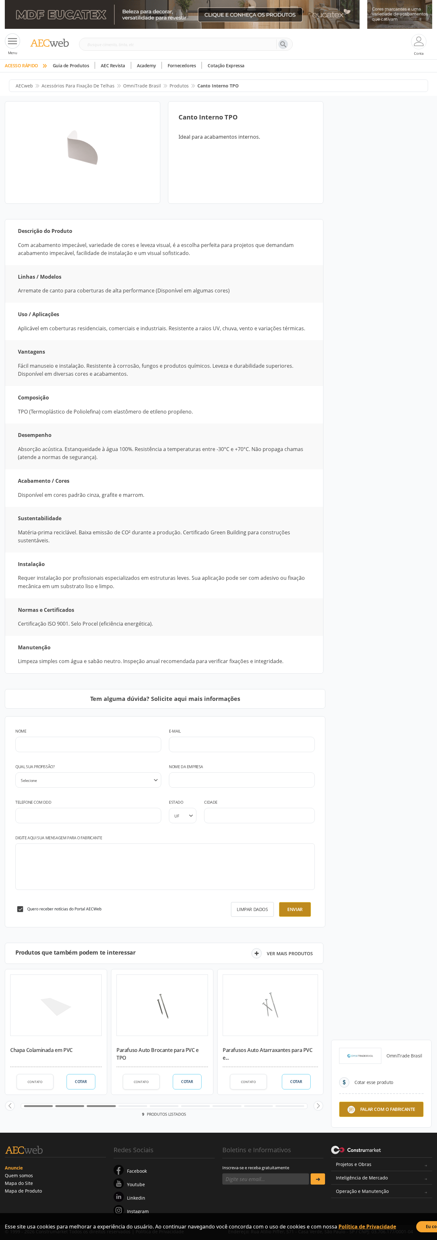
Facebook (137, 1171)
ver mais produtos (290, 953)
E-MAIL (175, 731)
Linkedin (136, 1198)
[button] (10, 1106)
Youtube (136, 1184)
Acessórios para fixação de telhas (78, 86)
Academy (146, 65)
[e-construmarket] (356, 1149)
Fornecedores (182, 65)
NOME (20, 731)
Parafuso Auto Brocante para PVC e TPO (157, 1054)
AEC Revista (113, 65)
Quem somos (19, 1175)
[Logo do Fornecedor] (360, 1055)
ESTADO (176, 802)
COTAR (81, 1081)
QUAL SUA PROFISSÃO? (34, 766)
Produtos (179, 86)
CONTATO (35, 1082)
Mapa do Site (19, 1183)
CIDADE (211, 802)
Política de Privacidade (367, 1226)
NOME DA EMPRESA (186, 766)
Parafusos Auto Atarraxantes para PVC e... (268, 1054)
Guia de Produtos (71, 65)
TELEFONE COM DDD (33, 802)
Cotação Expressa (226, 65)
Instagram (138, 1211)
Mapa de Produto (23, 1191)
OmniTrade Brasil (142, 86)
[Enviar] (318, 1179)
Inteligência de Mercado (362, 1178)
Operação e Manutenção (362, 1191)
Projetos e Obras (353, 1164)
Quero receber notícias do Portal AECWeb (64, 909)
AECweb (24, 86)
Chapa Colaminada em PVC (41, 1050)
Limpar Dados (252, 909)
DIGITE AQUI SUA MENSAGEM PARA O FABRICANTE (58, 838)
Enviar (295, 909)
